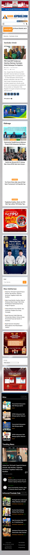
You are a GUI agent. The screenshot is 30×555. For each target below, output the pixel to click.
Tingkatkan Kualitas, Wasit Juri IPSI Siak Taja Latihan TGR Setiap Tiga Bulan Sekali (15, 204)
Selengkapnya (7, 98)
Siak (18, 139)
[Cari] (24, 282)
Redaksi (7, 67)
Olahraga (13, 139)
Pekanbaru (5, 463)
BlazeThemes (8, 548)
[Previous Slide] (24, 9)
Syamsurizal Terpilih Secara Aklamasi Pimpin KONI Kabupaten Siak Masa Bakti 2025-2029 (15, 144)
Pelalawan (10, 485)
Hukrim (9, 478)
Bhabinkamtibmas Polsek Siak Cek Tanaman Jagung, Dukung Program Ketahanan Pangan (17, 481)
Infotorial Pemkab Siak (17, 504)
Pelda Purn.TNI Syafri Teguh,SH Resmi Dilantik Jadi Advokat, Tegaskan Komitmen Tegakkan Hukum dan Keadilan (14, 9)
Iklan (13, 408)
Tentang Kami (21, 545)
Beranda (6, 36)
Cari (5, 279)
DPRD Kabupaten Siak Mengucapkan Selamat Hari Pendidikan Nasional (19, 426)
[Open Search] (24, 23)
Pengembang (21, 547)
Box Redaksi (22, 542)
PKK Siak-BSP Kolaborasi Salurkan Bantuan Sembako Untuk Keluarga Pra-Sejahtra (13, 63)
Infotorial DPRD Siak (20, 438)
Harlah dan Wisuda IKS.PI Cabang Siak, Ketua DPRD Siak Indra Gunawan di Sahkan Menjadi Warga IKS (15, 164)
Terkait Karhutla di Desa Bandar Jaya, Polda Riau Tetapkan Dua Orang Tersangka (14, 310)
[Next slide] (26, 9)
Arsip (5, 360)
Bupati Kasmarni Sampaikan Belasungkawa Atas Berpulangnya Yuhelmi (13, 325)
